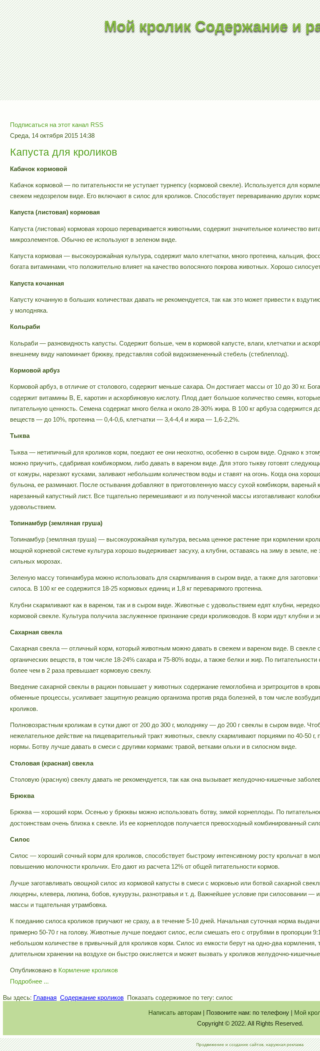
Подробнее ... (29, 981)
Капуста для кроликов (63, 152)
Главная (45, 997)
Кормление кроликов (88, 970)
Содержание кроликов (92, 997)
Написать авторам (174, 1012)
